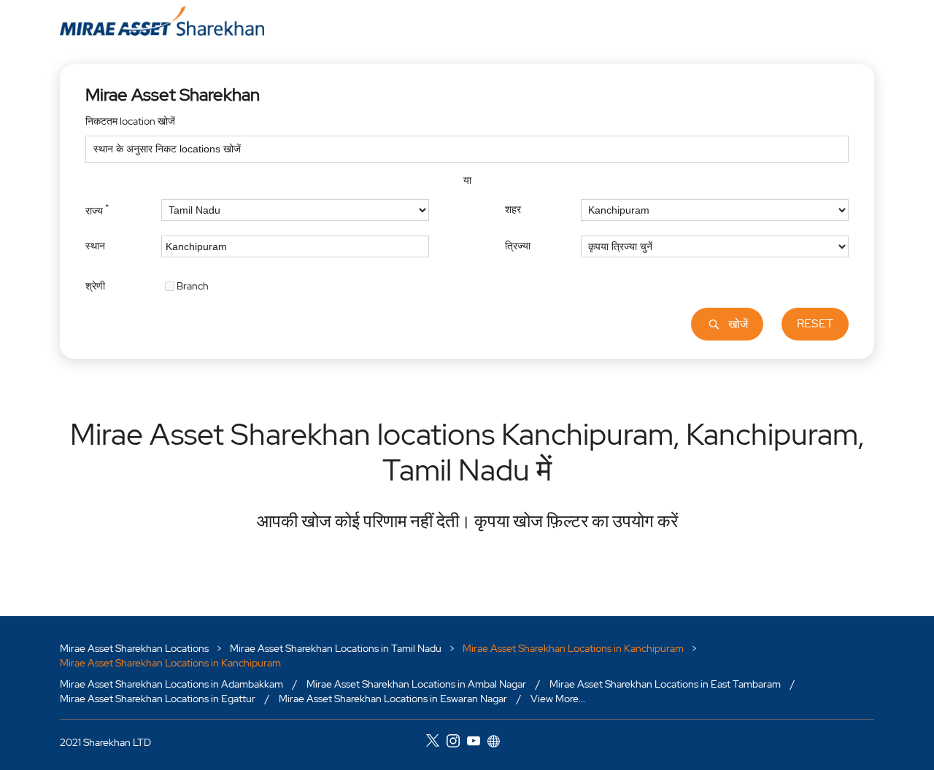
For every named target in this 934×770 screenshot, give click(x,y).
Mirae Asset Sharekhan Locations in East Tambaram (665, 684)
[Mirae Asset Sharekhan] (162, 21)
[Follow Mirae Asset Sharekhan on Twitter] (436, 743)
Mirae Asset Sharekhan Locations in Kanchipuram (573, 648)
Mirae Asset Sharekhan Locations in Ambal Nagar (416, 684)
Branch (193, 285)
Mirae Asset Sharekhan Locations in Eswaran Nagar (393, 698)
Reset (815, 323)
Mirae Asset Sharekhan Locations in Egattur (157, 698)
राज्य (97, 209)
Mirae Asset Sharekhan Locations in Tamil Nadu (335, 648)
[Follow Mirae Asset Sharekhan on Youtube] (477, 743)
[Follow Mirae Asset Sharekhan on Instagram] (457, 743)
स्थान (95, 245)
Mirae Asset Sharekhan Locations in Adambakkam (171, 684)
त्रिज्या (517, 245)
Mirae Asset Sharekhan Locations (135, 648)
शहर (513, 209)
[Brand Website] (497, 743)
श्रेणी (95, 285)
